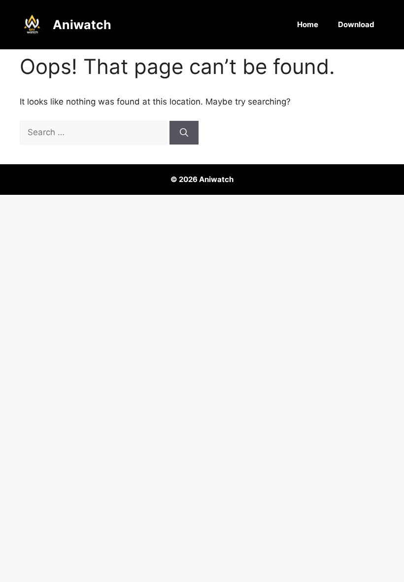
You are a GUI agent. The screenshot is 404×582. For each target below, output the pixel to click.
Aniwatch (82, 24)
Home (307, 24)
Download (356, 24)
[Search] (184, 133)
